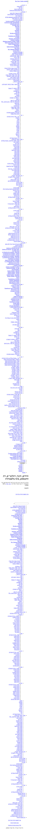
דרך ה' (18, 211)
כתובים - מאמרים (15, 377)
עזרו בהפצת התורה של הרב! (22, 493)
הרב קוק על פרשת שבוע (13, 233)
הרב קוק (20, 220)
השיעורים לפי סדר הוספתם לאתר (14, 14)
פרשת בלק (17, 677)
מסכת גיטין (19, 739)
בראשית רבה (16, 142)
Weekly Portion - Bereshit (13, 271)
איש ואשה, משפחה (15, 322)
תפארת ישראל (16, 201)
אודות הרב (23, 450)
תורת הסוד (17, 178)
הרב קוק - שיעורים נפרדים (13, 240)
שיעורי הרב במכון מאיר (17, 18)
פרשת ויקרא (16, 653)
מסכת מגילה (16, 156)
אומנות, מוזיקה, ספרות (17, 440)
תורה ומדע (17, 309)
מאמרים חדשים (18, 245)
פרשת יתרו (16, 641)
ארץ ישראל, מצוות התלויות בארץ (11, 68)
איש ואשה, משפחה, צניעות (16, 429)
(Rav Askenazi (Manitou (13, 49)
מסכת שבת (16, 147)
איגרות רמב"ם (16, 190)
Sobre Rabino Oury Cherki (16, 457)
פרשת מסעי (16, 681)
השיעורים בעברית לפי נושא (16, 13)
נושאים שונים (16, 80)
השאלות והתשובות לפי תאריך (15, 412)
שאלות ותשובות (21, 407)
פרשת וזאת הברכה (15, 699)
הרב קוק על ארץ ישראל (14, 238)
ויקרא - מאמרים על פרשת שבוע (12, 362)
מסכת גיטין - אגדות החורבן (13, 163)
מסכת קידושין (16, 164)
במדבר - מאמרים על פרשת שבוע (12, 363)
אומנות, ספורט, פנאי (14, 77)
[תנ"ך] (19, 115)
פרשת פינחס (16, 679)
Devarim (17, 32)
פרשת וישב (16, 628)
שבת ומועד (19, 420)
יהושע (18, 124)
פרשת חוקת (16, 676)
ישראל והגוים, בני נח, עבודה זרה (12, 318)
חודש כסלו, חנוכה (15, 108)
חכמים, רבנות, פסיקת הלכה (16, 417)
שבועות (17, 95)
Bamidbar (17, 30)
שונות (18, 326)
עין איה (17, 225)
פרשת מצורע (16, 659)
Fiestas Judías (16, 303)
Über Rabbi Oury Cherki (16, 458)
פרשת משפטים (16, 643)
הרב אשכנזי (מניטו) (18, 241)
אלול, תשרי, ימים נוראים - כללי (15, 593)
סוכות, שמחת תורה (15, 348)
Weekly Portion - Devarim (13, 276)
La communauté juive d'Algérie (12, 261)
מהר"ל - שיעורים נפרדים (13, 207)
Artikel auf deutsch (18, 296)
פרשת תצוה (16, 645)
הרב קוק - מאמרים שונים (13, 406)
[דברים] (19, 683)
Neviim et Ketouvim (14, 33)
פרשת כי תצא (16, 692)
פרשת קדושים (16, 661)
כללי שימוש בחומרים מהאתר (15, 10)
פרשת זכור (20, 606)
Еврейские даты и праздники (12, 288)
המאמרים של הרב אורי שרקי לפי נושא (13, 244)
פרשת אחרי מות (15, 660)
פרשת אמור (16, 663)
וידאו (10, 484)
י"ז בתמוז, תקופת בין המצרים (12, 339)
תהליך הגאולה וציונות (14, 64)
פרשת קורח (16, 675)
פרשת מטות (16, 680)
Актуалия (17, 292)
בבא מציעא (19, 742)
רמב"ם (20, 186)
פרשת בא (17, 639)
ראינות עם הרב (16, 324)
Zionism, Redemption (14, 280)
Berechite (17, 26)
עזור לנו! (20, 7)
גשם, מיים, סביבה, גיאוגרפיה (13, 76)
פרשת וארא (16, 637)
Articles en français (17, 246)
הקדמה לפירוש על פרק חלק (16, 765)
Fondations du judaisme (13, 36)
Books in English (18, 446)
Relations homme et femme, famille (11, 41)
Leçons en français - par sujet (12, 21)
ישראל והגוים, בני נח (14, 65)
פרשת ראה (16, 690)
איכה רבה (17, 143)
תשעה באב (16, 340)
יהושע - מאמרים (15, 366)
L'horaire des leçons (14, 24)
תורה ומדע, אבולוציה (14, 58)
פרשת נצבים (16, 695)
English (20, 467)
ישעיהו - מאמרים (15, 371)
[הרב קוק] (18, 220)
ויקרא (18, 120)
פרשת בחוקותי (16, 665)
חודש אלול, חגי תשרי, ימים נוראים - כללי (10, 101)
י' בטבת (17, 109)
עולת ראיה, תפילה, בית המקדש (12, 228)
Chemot (17, 28)
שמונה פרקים (16, 187)
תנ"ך (21, 115)
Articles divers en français (13, 264)
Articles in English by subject (12, 267)
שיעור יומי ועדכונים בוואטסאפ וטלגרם (13, 17)
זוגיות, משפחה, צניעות (14, 71)
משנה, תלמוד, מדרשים (17, 139)
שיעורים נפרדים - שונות (17, 54)
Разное (17, 295)
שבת (18, 83)
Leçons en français (18, 20)
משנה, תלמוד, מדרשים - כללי (15, 716)
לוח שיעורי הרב (19, 15)
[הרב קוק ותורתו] (14, 393)
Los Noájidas (16, 304)
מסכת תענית (16, 155)
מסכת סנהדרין (19, 745)
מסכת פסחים (16, 148)
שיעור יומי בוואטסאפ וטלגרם (18, 510)
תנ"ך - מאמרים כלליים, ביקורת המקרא (10, 358)
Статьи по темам (15, 285)
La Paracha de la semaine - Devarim (11, 257)
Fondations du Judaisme (13, 258)
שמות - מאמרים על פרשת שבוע (12, 360)
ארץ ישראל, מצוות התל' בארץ (15, 561)
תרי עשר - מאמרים (15, 375)
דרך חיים (17, 205)
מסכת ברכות (16, 146)
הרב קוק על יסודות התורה (13, 401)
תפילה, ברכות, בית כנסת (16, 418)
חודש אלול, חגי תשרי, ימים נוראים (11, 343)
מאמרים (23, 242)
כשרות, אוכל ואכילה (17, 432)
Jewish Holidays (15, 269)
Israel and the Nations (14, 281)
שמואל (17, 127)
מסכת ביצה (16, 154)
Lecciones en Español (17, 53)
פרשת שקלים (19, 605)
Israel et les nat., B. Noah (16, 535)
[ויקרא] (19, 651)
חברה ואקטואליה (15, 312)
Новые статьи (15, 287)
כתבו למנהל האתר (14, 822)
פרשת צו (17, 655)
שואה (18, 66)
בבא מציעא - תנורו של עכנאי (12, 166)
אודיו (7, 484)
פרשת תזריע (16, 657)
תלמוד (18, 381)
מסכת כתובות (16, 160)
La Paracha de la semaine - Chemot (11, 253)
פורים (18, 355)
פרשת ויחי (17, 632)
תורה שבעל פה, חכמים (17, 175)
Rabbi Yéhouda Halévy (13, 44)
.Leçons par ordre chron (16, 515)
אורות (18, 221)
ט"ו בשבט (17, 111)
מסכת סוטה (16, 162)
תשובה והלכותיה (15, 60)
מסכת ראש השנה (15, 150)
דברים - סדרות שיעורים (14, 684)
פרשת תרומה (16, 644)
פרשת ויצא (16, 625)
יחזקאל (17, 132)
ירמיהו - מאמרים (15, 373)
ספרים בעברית (19, 444)
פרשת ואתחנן (16, 687)
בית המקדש (16, 315)
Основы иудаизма (14, 291)
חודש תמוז (17, 96)
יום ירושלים (16, 93)
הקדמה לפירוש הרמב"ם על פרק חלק (11, 189)
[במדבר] (18, 667)
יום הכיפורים (16, 105)
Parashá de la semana (14, 301)
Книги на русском (17, 448)
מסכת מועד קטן (15, 158)
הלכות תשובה (16, 193)
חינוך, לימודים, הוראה (17, 428)
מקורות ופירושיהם (18, 414)
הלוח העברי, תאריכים (17, 438)
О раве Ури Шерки (17, 456)
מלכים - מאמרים (15, 370)
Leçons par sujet (18, 514)
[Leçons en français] (13, 20)
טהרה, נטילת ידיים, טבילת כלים (15, 433)
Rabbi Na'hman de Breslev (13, 46)
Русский (20, 468)
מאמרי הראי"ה (16, 230)
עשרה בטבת (16, 351)
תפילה (21, 386)
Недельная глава (15, 289)
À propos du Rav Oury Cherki (15, 453)
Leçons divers (16, 50)
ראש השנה (16, 103)
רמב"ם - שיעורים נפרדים (13, 197)
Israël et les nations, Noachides (12, 260)
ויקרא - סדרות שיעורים (14, 652)
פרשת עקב (16, 688)
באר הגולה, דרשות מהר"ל (13, 203)
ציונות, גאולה (19, 421)
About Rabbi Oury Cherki (16, 454)
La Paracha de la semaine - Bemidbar (10, 256)
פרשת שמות (16, 636)
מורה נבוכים (16, 195)
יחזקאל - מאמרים (15, 374)
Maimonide (16, 45)
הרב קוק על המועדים (14, 399)
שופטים (17, 126)
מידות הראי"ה (16, 397)
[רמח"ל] (18, 209)
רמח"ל (20, 209)
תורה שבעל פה (16, 383)
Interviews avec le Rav (14, 262)
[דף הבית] (21, 5)
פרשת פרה (20, 609)
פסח (18, 87)
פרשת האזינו (16, 698)
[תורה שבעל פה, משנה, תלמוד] (8, 378)
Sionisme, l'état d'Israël (14, 38)
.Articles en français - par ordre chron (10, 249)
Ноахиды (17, 293)
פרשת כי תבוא (16, 694)
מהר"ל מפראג (19, 198)
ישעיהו (17, 130)
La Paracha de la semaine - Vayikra (11, 254)
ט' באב (17, 99)
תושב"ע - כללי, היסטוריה (13, 177)
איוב (18, 136)
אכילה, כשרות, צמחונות (14, 73)
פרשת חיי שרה (16, 622)
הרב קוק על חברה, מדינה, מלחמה (11, 405)
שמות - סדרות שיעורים (14, 634)
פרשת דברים (16, 686)
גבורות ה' (17, 199)
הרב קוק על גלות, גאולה (14, 403)
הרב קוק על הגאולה (15, 237)
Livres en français (18, 445)
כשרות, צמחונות (18, 566)
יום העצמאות (16, 91)
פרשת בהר (17, 664)
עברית (21, 464)
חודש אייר (17, 89)
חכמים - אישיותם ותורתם (13, 181)
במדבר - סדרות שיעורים (14, 668)
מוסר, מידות (16, 57)
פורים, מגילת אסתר (15, 113)
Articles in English (18, 265)
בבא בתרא (17, 167)
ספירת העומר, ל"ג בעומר (13, 88)
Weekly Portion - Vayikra (13, 273)
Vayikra (17, 29)
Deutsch (20, 471)
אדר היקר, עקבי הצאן (14, 226)
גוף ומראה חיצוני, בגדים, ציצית (15, 430)
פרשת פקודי (16, 649)
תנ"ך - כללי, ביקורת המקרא (13, 116)
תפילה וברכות (19, 182)
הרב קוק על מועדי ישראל (13, 234)
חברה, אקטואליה (15, 62)
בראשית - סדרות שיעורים (13, 616)
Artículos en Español (17, 297)
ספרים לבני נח (19, 449)
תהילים (17, 135)
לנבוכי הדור (16, 232)
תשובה (17, 311)
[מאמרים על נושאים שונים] (10, 307)
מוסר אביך (17, 229)
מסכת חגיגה (16, 159)
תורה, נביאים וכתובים (20, 612)
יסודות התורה (16, 308)
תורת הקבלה (16, 385)
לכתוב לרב (23, 460)
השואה (17, 319)
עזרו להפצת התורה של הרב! (14, 820)
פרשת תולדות (16, 624)
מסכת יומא (16, 151)
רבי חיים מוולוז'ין (18, 218)
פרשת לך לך (16, 620)
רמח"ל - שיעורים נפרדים (13, 216)
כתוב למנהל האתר (18, 9)
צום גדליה (17, 104)
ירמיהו (18, 131)
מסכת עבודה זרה (15, 170)
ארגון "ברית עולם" (21, 461)
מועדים (20, 327)
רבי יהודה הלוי (19, 185)
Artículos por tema (15, 299)
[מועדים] (18, 327)
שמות (18, 119)
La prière (17, 37)
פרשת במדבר (16, 669)
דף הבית (23, 5)
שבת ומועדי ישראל (18, 81)
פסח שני (17, 92)
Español (20, 469)
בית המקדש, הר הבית (17, 424)
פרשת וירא (16, 621)
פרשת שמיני (16, 656)
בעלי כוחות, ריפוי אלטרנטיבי (16, 437)
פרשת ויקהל (16, 648)
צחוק (18, 323)
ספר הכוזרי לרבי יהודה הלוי (16, 387)
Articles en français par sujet (12, 248)
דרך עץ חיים (16, 214)
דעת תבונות (16, 213)
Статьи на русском (17, 284)
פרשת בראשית (16, 617)
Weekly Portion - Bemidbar (13, 275)
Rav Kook (17, 48)
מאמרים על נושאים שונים (16, 307)
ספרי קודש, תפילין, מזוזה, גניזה (15, 434)
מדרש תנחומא (16, 144)
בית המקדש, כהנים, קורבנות (13, 69)
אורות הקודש (16, 222)
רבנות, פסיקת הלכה (15, 179)
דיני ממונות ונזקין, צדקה (17, 436)
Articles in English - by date (12, 268)
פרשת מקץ (16, 629)
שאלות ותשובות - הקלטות (13, 79)
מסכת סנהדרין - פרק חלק (13, 169)
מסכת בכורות (16, 174)
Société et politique (15, 40)
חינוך (18, 72)
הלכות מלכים (16, 194)
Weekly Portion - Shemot (13, 272)
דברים (18, 123)
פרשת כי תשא (16, 647)
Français (20, 465)
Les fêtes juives (15, 25)
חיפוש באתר (19, 6)
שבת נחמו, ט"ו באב (15, 100)
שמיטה (17, 316)
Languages (22, 463)
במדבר (17, 122)
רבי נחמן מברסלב (18, 217)
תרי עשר (17, 134)
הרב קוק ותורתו (18, 393)
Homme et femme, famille (16, 534)
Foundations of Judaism (13, 279)
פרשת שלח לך (16, 673)
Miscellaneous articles (14, 283)
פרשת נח (17, 618)
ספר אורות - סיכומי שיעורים (13, 394)
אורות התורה (16, 224)
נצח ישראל (17, 202)
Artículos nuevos (15, 300)
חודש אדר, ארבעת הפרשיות (13, 354)
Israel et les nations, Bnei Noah (12, 42)
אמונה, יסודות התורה (14, 56)
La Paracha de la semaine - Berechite (10, 252)
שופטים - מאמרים (15, 367)
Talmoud (17, 34)
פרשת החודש (19, 610)
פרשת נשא (16, 671)
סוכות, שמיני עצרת (15, 107)
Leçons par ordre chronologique (11, 22)
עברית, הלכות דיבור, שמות (16, 416)
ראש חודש (17, 328)
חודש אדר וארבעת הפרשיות (13, 112)
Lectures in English (17, 52)
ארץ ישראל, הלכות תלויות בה (15, 422)
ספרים (24, 442)
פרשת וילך (17, 696)
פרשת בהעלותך (15, 672)
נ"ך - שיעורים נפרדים (14, 138)
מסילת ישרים (16, 210)
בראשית (17, 118)
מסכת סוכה (16, 152)
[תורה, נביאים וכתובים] (15, 612)
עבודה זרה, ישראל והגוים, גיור (15, 426)
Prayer (17, 277)
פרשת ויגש (17, 630)
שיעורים (23, 11)
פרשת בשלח (16, 640)
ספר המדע (17, 191)
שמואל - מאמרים (15, 369)
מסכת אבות (16, 171)
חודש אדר (20, 604)
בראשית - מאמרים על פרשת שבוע (11, 359)
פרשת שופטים (16, 691)
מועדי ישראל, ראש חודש (16, 577)
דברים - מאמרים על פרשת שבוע (12, 365)
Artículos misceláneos (14, 305)
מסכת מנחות (16, 173)
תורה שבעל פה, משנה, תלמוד (15, 378)
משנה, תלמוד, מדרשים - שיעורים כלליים (10, 140)
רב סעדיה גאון (19, 183)
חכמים (18, 382)
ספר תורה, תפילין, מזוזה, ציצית (12, 75)
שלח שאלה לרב (18, 409)
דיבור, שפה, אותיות (15, 61)
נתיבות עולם (16, 206)
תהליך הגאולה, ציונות (14, 314)
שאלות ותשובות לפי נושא (16, 410)
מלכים (18, 128)
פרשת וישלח (16, 626)
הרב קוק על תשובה (15, 236)
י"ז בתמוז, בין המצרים (14, 97)
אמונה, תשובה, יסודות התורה (15, 413)
